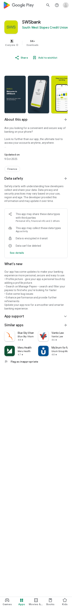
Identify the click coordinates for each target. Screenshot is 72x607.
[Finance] (12, 169)
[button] (17, 45)
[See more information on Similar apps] (65, 325)
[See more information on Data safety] (65, 178)
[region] (36, 43)
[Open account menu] (65, 5)
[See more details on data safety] (17, 252)
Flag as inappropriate (21, 361)
